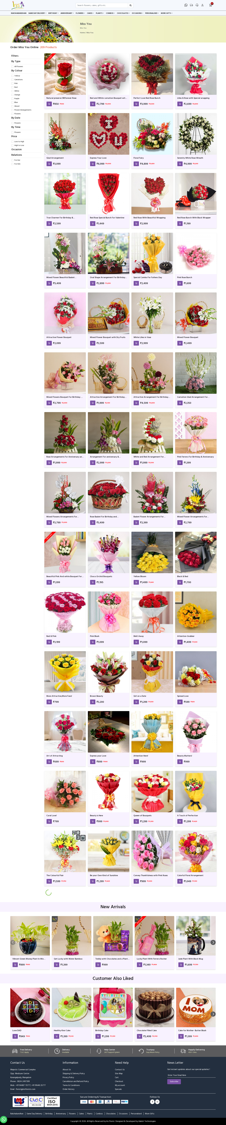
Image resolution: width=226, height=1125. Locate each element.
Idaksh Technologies (147, 1121)
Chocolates (123, 13)
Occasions (137, 13)
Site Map (119, 1073)
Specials (118, 1089)
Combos (110, 13)
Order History (68, 1089)
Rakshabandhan (18, 13)
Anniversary (67, 13)
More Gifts (166, 13)
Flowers (80, 13)
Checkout (119, 1081)
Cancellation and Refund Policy (76, 1081)
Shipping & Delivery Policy (74, 1073)
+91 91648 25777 (39, 1085)
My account (120, 1085)
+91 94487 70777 (23, 1085)
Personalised (151, 13)
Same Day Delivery (36, 13)
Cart (117, 1077)
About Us (67, 1069)
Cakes (90, 13)
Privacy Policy (68, 1077)
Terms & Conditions (71, 1085)
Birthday (52, 13)
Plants (99, 13)
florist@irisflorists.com (25, 1089)
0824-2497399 (23, 1081)
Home (82, 32)
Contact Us (120, 1069)
